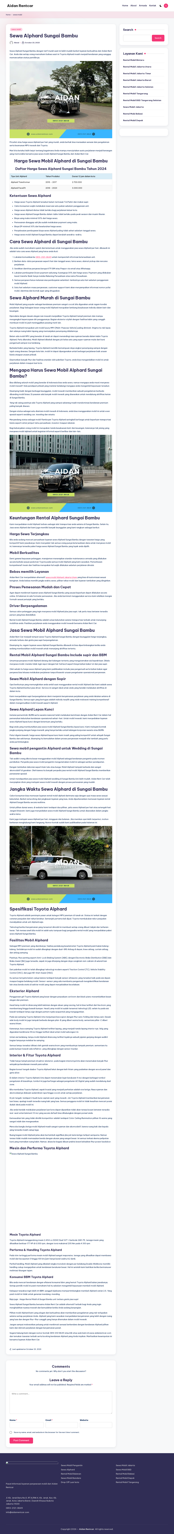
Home (8, 15)
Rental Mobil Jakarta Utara (137, 66)
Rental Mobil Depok (133, 120)
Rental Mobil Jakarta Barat (137, 80)
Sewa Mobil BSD (123, 1469)
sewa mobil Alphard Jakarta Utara (61, 577)
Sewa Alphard (68, 1469)
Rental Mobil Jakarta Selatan (138, 86)
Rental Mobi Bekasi (133, 113)
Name (13, 1420)
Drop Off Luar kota (70, 1482)
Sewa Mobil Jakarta (133, 107)
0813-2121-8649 (43, 257)
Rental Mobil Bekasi (125, 1473)
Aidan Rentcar (20, 5)
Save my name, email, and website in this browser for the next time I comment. (46, 1432)
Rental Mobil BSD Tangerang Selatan (142, 100)
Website (84, 1420)
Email (49, 1420)
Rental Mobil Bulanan (71, 1473)
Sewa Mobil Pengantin (72, 1465)
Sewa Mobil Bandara (71, 1478)
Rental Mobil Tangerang (135, 93)
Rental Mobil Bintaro (133, 60)
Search (128, 29)
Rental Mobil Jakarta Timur (137, 73)
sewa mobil (17, 15)
